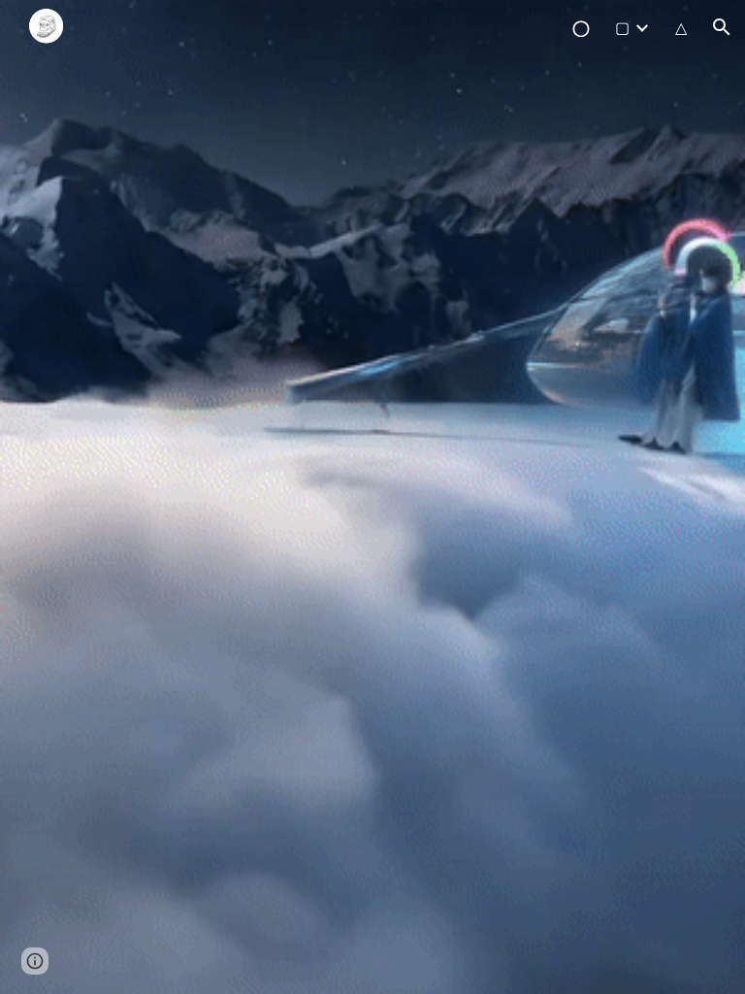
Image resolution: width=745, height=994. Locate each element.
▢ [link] (622, 27)
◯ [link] (581, 27)
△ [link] (681, 27)
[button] (721, 27)
